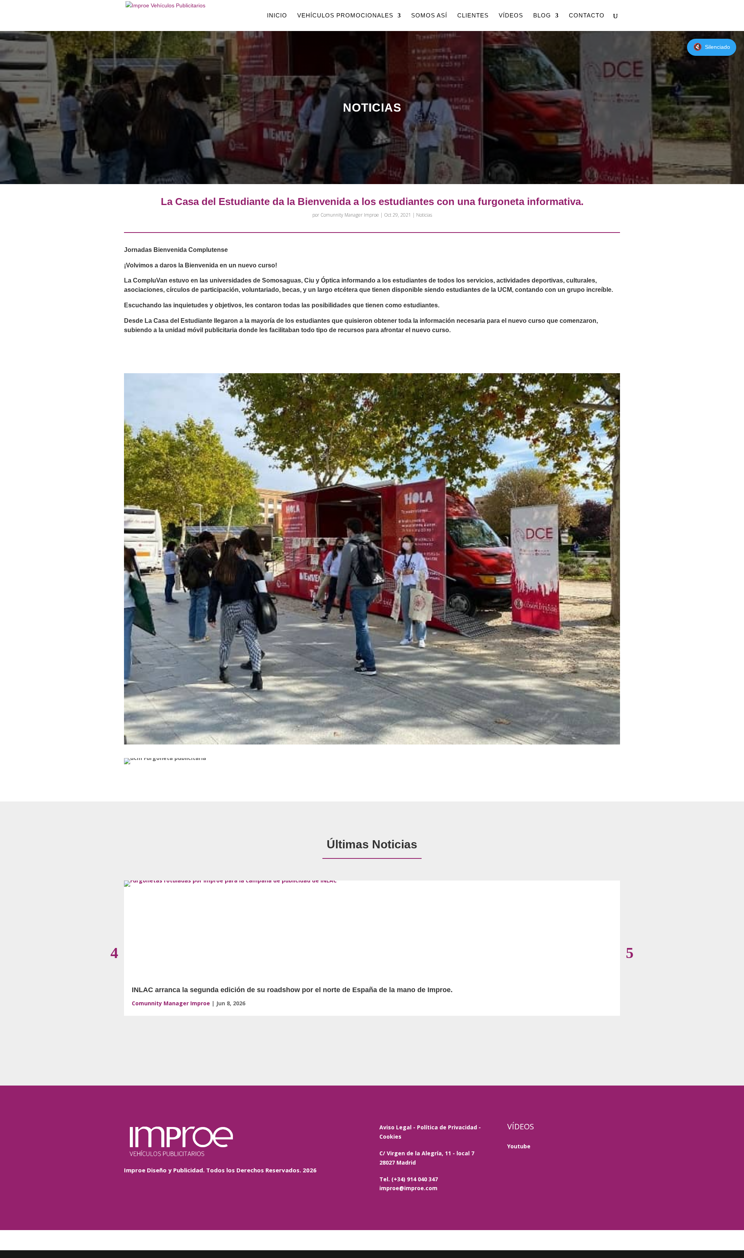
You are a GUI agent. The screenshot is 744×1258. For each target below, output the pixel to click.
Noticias (424, 215)
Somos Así (429, 16)
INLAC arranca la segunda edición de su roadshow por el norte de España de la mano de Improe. (292, 990)
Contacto (586, 16)
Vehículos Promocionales (345, 16)
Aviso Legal (395, 1127)
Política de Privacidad (447, 1127)
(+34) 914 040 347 (414, 1179)
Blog (542, 16)
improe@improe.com (408, 1188)
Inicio (277, 16)
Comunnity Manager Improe (349, 215)
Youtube (518, 1146)
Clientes (473, 16)
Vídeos (511, 16)
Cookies (390, 1136)
